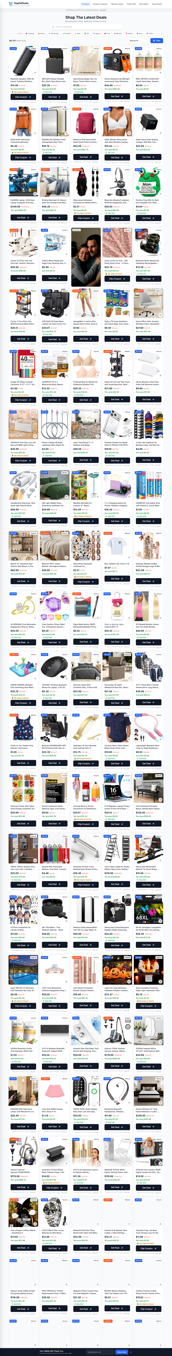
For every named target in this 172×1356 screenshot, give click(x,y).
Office (151, 33)
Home (42, 33)
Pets (78, 33)
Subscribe (121, 1352)
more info (103, 10)
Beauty (119, 33)
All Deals (85, 4)
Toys (108, 33)
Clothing (31, 33)
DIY (88, 33)
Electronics (55, 33)
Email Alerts (157, 4)
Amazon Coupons (100, 4)
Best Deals (143, 4)
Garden (68, 33)
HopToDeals (21, 3)
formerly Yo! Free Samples (21, 5)
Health (130, 33)
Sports (98, 33)
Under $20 (131, 4)
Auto (140, 33)
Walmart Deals (117, 4)
